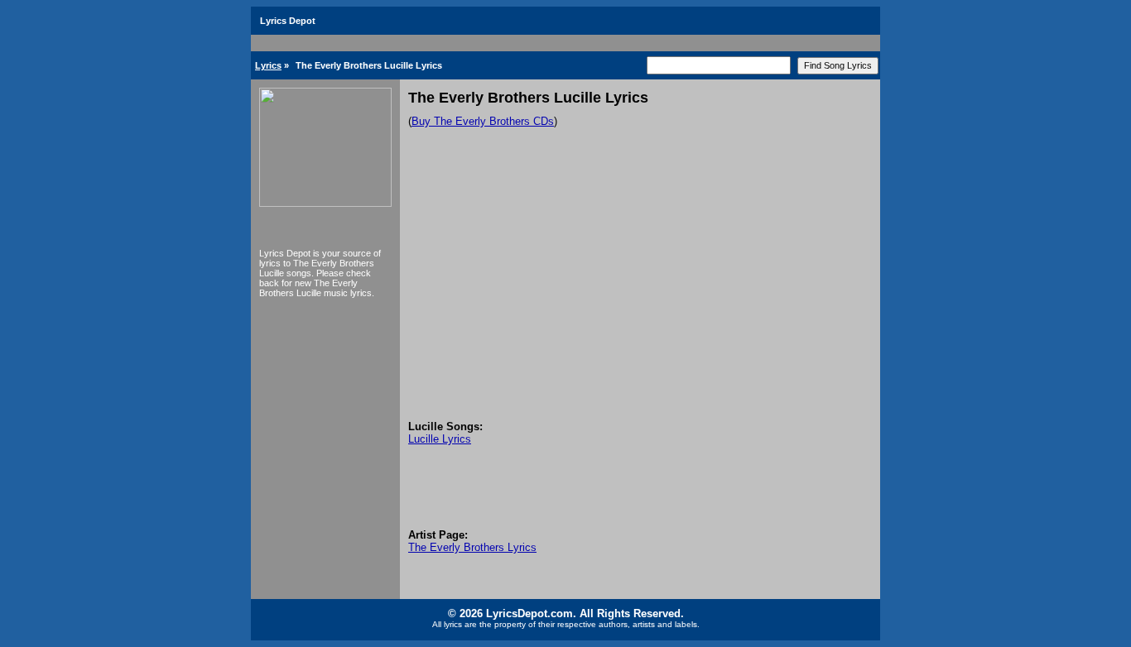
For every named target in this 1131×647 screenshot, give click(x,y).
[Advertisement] (640, 296)
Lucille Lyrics (439, 439)
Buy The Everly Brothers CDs (482, 121)
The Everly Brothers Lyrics (472, 547)
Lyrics (268, 65)
